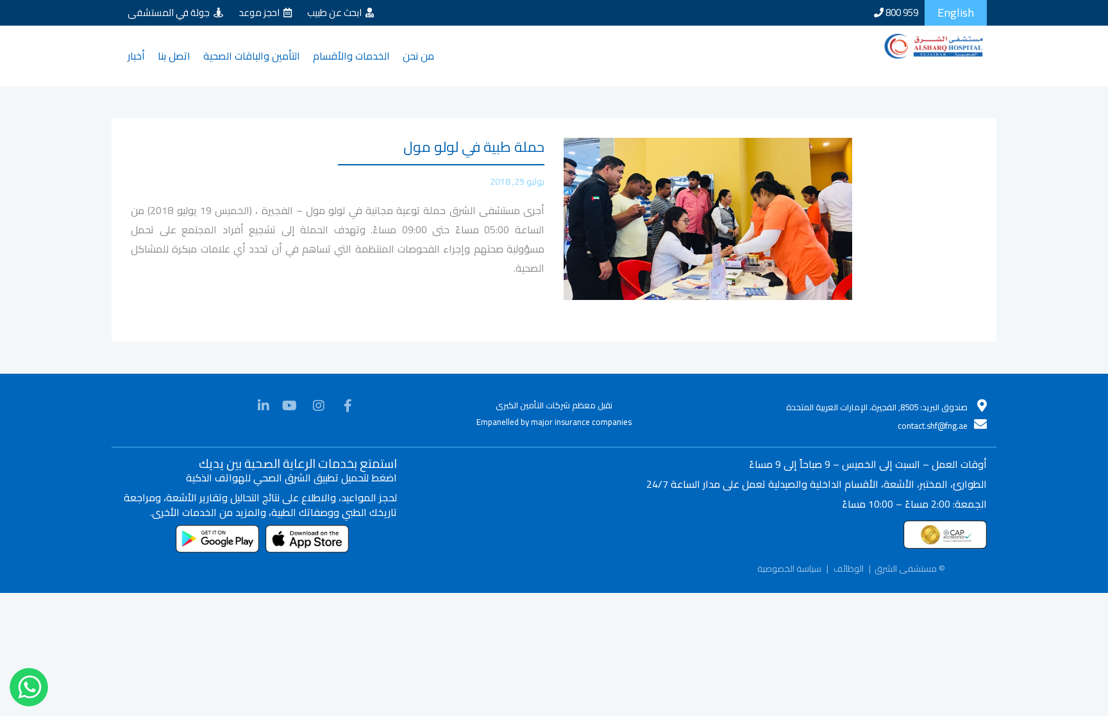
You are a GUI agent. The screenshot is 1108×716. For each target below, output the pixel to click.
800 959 (901, 12)
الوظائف (849, 580)
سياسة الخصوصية (789, 580)
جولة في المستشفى (171, 12)
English (955, 12)
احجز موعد (261, 12)
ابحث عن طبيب (336, 12)
